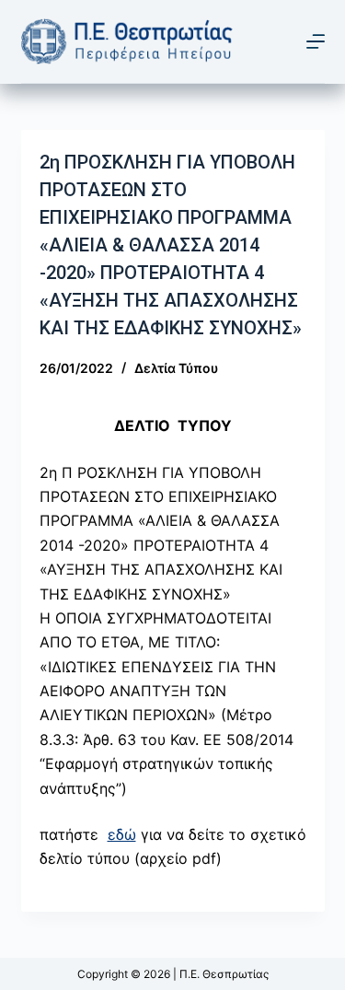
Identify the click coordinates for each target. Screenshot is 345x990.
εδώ (122, 834)
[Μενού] (315, 41)
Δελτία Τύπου (176, 368)
